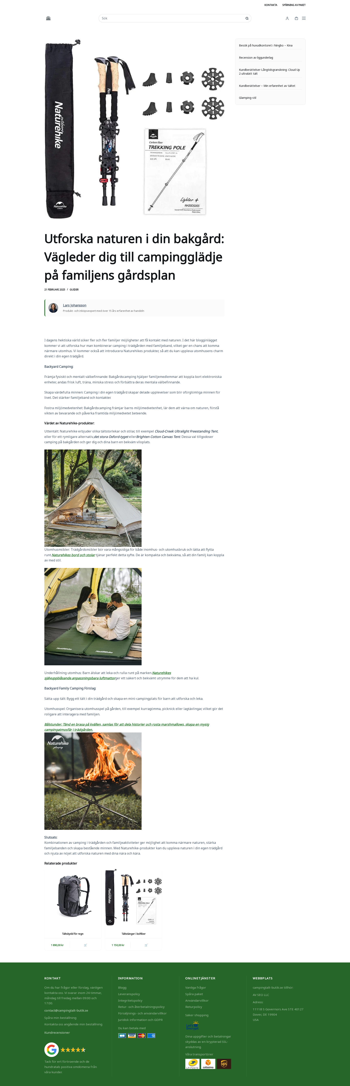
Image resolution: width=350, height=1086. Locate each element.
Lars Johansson (74, 305)
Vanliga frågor (195, 987)
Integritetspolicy (130, 1000)
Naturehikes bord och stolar (73, 555)
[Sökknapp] (247, 18)
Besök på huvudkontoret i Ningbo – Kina (265, 45)
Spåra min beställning (60, 1018)
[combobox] (172, 18)
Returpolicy (193, 1007)
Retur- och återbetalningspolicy (141, 1007)
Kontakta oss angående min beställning (73, 1024)
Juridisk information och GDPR (140, 1020)
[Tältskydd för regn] (72, 897)
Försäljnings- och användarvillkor (142, 1013)
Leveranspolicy (129, 994)
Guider (74, 289)
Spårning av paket (294, 5)
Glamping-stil (247, 98)
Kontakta (271, 5)
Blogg (122, 987)
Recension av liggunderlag (256, 57)
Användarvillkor (197, 1000)
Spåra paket (194, 994)
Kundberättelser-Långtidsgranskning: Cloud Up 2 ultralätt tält (269, 71)
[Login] (287, 18)
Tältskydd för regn (72, 933)
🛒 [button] (146, 945)
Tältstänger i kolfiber (134, 933)
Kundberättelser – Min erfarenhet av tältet (267, 86)
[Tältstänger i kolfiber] (133, 897)
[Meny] (304, 18)
